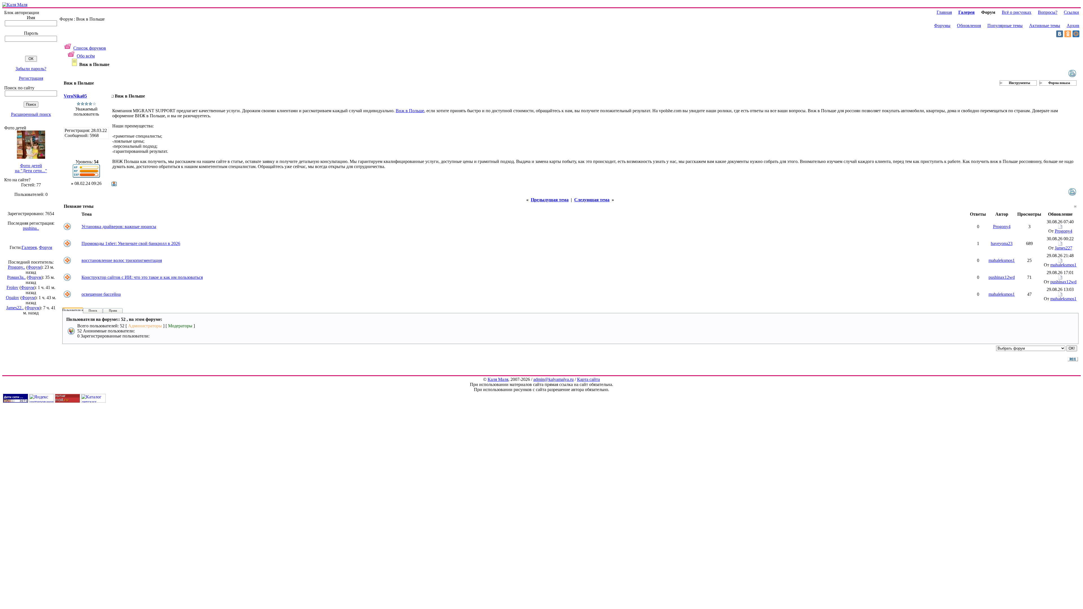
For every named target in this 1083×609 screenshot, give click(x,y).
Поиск (93, 310)
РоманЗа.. (16, 277)
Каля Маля (498, 379)
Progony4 (1002, 226)
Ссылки (1071, 12)
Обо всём (86, 56)
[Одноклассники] (1067, 33)
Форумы (942, 25)
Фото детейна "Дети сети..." (31, 168)
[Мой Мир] (1076, 33)
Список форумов (89, 48)
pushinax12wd (1002, 277)
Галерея (29, 247)
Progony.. (16, 267)
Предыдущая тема (550, 199)
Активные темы (1044, 25)
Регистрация (31, 78)
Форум (45, 247)
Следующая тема (591, 199)
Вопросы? (1047, 12)
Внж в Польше (410, 110)
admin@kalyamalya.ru (553, 379)
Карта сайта (588, 379)
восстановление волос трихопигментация (122, 260)
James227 (1063, 248)
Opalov (12, 297)
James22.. (15, 307)
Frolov (12, 287)
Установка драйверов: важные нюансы (119, 226)
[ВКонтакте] (1059, 33)
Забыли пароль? (31, 68)
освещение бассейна (101, 294)
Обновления (969, 25)
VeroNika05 (75, 96)
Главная (944, 12)
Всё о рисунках (1016, 12)
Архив (1073, 25)
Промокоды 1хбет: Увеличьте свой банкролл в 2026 (131, 243)
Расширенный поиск (31, 114)
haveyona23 (1001, 243)
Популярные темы (1005, 25)
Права (113, 310)
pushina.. (31, 228)
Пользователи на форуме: (79, 310)
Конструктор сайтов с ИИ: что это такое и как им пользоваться (142, 277)
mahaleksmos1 (1002, 260)
